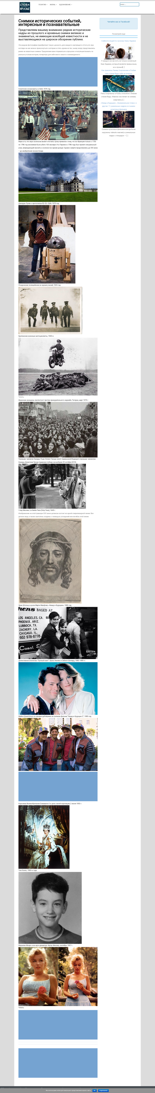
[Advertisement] (58, 72)
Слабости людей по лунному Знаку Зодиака (118, 41)
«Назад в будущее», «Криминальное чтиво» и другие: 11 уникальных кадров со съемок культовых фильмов (119, 106)
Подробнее (103, 1090)
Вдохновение (65, 5)
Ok (95, 1090)
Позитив (42, 5)
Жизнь (52, 5)
